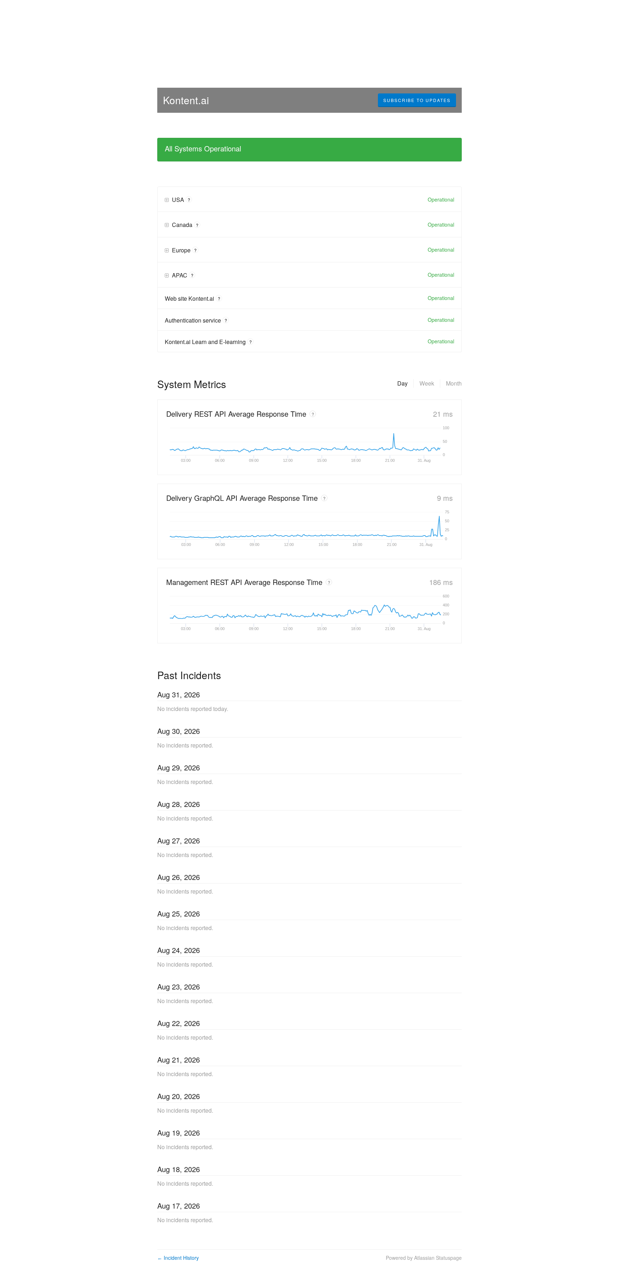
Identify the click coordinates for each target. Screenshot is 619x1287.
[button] (417, 100)
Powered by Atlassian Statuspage (424, 1257)
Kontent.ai (186, 100)
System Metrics (191, 384)
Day (402, 383)
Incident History (178, 1257)
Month (454, 383)
